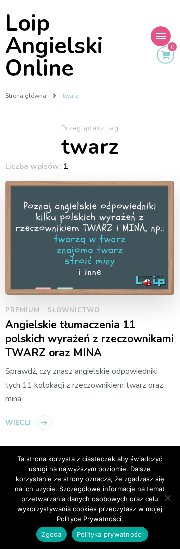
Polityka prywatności (110, 534)
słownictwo (74, 310)
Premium (23, 310)
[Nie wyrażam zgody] (167, 498)
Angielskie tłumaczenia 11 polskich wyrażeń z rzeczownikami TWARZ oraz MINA (90, 339)
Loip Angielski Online (54, 46)
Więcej (18, 422)
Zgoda (52, 534)
